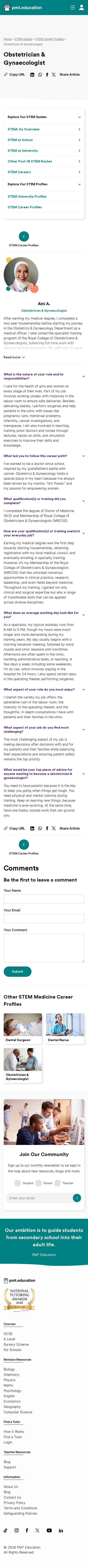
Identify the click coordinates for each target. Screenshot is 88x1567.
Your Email (12, 910)
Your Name (12, 890)
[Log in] (81, 7)
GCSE (8, 1334)
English (9, 1396)
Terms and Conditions (20, 1508)
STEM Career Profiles (25, 207)
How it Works (14, 1431)
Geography (12, 1407)
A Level (9, 1339)
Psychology (12, 1391)
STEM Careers (19, 172)
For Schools (12, 1350)
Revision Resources (17, 1359)
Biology (9, 1369)
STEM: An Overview (23, 129)
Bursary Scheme (16, 1344)
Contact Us (12, 1497)
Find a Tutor (12, 1421)
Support (10, 1467)
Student (28, 1183)
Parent (48, 1183)
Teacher (68, 1183)
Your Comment (15, 930)
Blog (7, 1462)
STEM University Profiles (27, 196)
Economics (12, 1401)
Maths (8, 1385)
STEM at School (20, 140)
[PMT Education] (23, 7)
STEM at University (23, 150)
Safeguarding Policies (20, 1513)
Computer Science (18, 1412)
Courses (10, 1324)
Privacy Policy (14, 1503)
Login (8, 1442)
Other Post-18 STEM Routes (30, 161)
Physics (9, 1380)
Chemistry (11, 1375)
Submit (17, 971)
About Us (11, 1487)
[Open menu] (72, 7)
